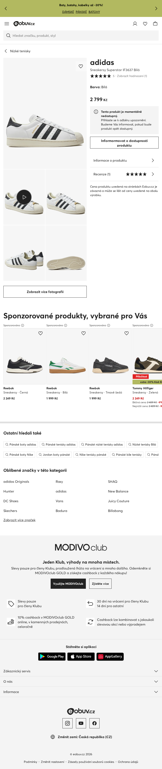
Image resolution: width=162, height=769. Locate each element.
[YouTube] (81, 723)
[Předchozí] (6, 8)
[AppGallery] (110, 656)
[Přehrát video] (24, 197)
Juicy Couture (118, 501)
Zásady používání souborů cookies (91, 762)
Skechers (10, 511)
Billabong (115, 511)
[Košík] (155, 24)
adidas (102, 62)
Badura (61, 511)
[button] (45, 113)
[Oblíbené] (145, 24)
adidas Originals (16, 481)
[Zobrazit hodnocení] (153, 174)
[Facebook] (94, 723)
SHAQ (112, 481)
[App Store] (81, 656)
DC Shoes (10, 501)
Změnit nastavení (52, 762)
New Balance (118, 491)
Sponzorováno (11, 325)
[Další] (156, 8)
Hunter (8, 491)
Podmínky (30, 762)
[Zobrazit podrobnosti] (153, 160)
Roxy (59, 481)
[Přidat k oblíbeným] (81, 66)
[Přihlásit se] (135, 24)
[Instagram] (67, 723)
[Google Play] (52, 656)
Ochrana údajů (128, 762)
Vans (59, 501)
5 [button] (118, 76)
